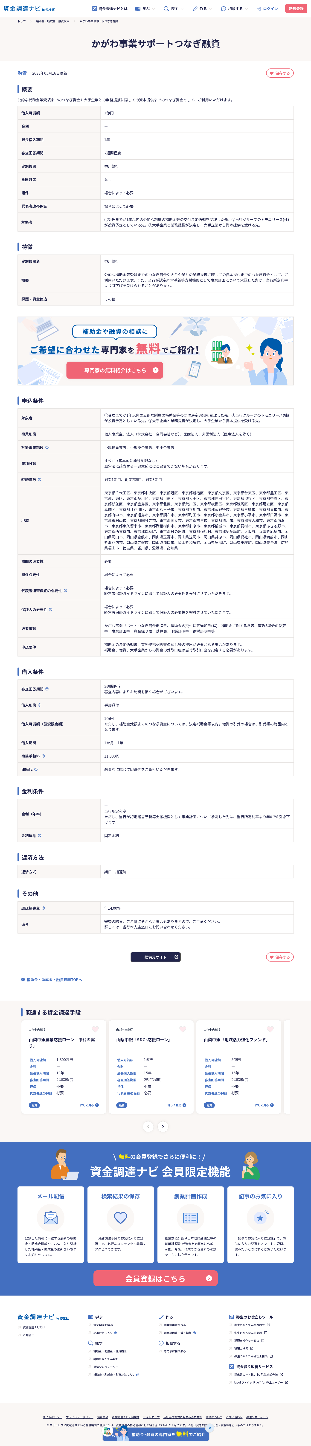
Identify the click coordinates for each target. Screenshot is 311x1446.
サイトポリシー (52, 1417)
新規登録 (296, 8)
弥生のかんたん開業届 (248, 1333)
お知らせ (28, 1335)
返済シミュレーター (105, 1367)
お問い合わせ (234, 1417)
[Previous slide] (148, 1126)
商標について (214, 1417)
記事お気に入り (103, 1333)
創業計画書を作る (175, 1325)
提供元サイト (156, 957)
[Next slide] (163, 1126)
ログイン (270, 8)
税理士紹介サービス (246, 1340)
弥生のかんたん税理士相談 (250, 1356)
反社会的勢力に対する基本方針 (182, 1417)
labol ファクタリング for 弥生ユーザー (258, 1382)
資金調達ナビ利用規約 (126, 1417)
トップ (21, 21)
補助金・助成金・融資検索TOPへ (54, 979)
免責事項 (102, 1417)
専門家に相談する (175, 1351)
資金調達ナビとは (113, 8)
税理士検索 (241, 1348)
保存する (282, 73)
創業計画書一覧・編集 (178, 1333)
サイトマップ (151, 1417)
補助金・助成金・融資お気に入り (114, 1374)
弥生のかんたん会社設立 (249, 1325)
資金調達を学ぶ (103, 1325)
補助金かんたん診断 (105, 1359)
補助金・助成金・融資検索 (52, 21)
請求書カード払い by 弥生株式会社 (256, 1374)
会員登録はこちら (155, 1278)
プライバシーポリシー (79, 1417)
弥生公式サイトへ (257, 1417)
